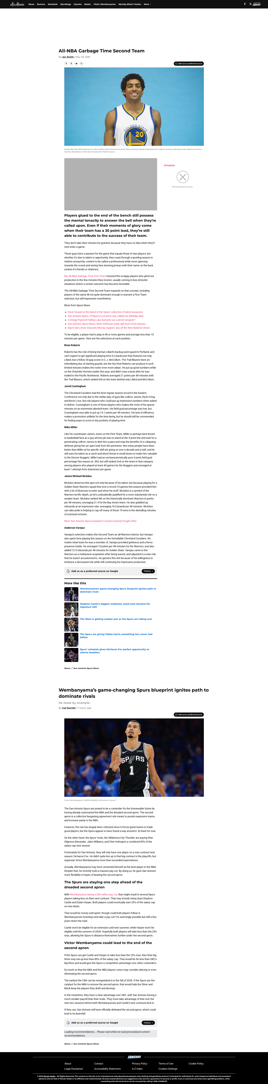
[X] (250, 4)
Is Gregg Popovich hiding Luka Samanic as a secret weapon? (101, 319)
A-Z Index (137, 1068)
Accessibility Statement (107, 1068)
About (67, 1063)
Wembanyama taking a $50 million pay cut (93, 894)
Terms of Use (166, 1063)
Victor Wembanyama (105, 4)
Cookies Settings (168, 1068)
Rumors (41, 4)
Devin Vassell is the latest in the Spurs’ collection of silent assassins (105, 312)
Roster (87, 4)
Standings (65, 4)
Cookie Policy (196, 1063)
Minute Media (49, 1076)
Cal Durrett (69, 708)
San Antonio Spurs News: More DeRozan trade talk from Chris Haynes (107, 323)
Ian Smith (68, 57)
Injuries (77, 4)
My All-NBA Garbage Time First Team (85, 276)
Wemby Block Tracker (129, 4)
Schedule (53, 4)
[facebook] (244, 4)
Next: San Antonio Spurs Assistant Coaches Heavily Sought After (100, 521)
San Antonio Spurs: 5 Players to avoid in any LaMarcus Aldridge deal (105, 315)
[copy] (81, 63)
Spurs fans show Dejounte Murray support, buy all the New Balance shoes (109, 327)
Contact (98, 1063)
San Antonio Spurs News (86, 668)
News (31, 4)
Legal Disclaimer (73, 1068)
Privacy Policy (139, 1063)
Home (67, 668)
